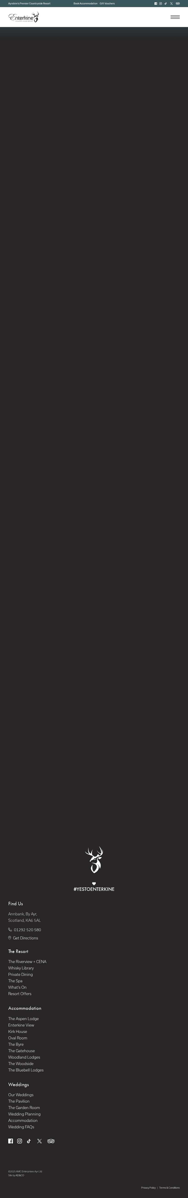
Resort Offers (19, 994)
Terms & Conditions (169, 1187)
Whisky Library (21, 968)
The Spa (15, 981)
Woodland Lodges (24, 1057)
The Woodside (20, 1064)
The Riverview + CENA (27, 962)
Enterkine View (21, 1025)
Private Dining (20, 974)
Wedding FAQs (21, 1127)
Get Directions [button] (25, 938)
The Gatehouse (21, 1051)
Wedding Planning (24, 1114)
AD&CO (20, 1175)
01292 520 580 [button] (27, 930)
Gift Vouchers (107, 3)
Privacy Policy (148, 1187)
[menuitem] (85, 3)
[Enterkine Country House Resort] (23, 17)
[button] (155, 3)
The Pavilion (19, 1101)
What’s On (17, 987)
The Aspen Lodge (23, 1019)
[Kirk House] (51, 406)
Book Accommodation (85, 3)
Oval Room (17, 1038)
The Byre (16, 1044)
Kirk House (17, 1032)
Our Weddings (20, 1095)
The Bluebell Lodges (26, 1070)
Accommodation (23, 1120)
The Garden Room (24, 1108)
